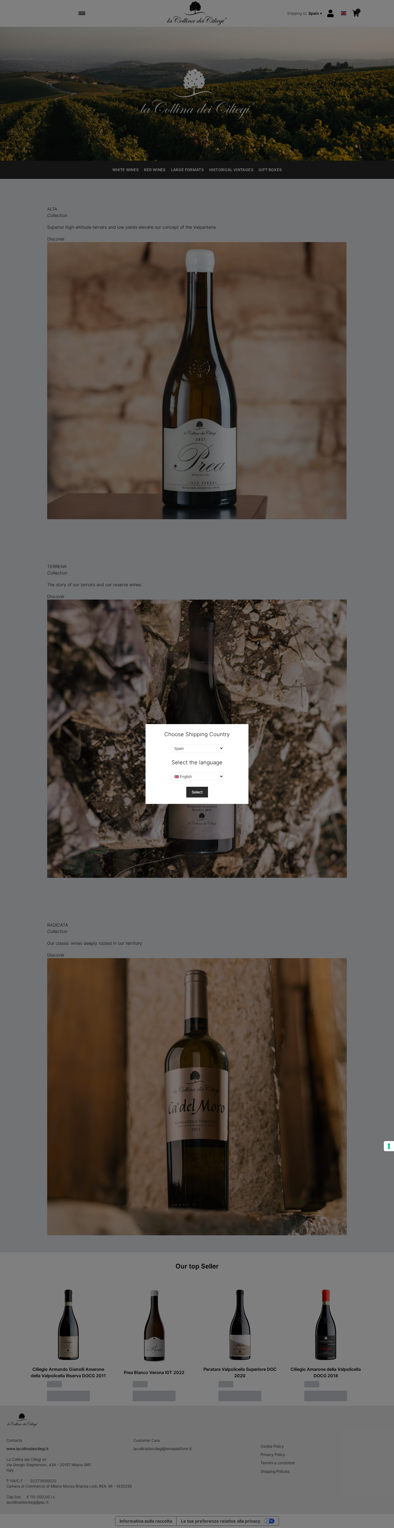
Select (197, 792)
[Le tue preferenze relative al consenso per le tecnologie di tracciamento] (389, 1146)
